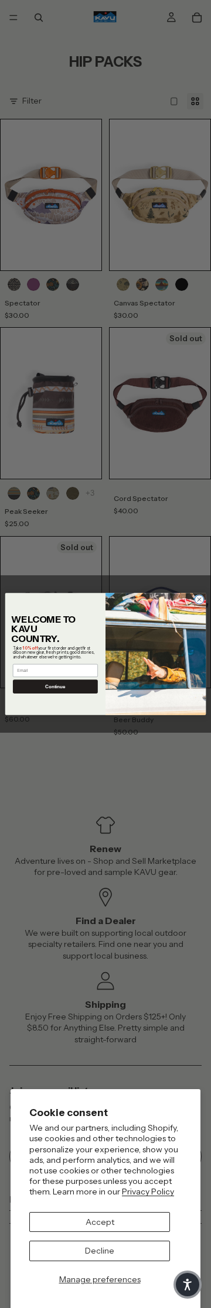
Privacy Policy (148, 1191)
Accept (100, 1222)
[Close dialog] (199, 599)
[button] (187, 1285)
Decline (99, 1250)
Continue (55, 686)
